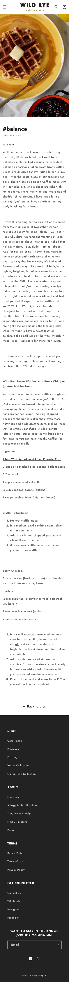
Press (10, 830)
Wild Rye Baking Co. (38, 975)
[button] (5, 7)
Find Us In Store (17, 822)
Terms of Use (15, 861)
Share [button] (10, 144)
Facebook (13, 917)
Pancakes (13, 749)
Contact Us (14, 893)
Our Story (13, 797)
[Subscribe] (57, 945)
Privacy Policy (16, 870)
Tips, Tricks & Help (19, 813)
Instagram (13, 909)
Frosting (12, 757)
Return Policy (15, 853)
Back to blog (37, 706)
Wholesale (13, 901)
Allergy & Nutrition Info (22, 805)
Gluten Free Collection (21, 774)
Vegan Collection (18, 765)
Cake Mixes (14, 741)
